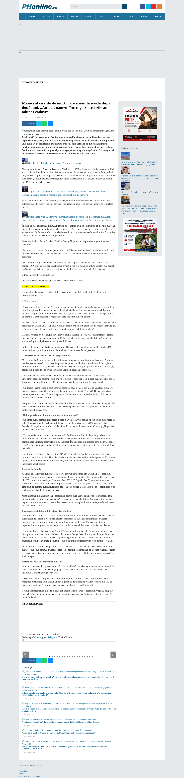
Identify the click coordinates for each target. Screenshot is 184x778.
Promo (158, 16)
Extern (46, 16)
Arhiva (21, 774)
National (74, 16)
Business (33, 16)
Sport (116, 16)
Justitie (144, 16)
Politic (88, 16)
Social (102, 16)
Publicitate (23, 771)
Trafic (130, 16)
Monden (60, 16)
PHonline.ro (22, 16)
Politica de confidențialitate (29, 776)
